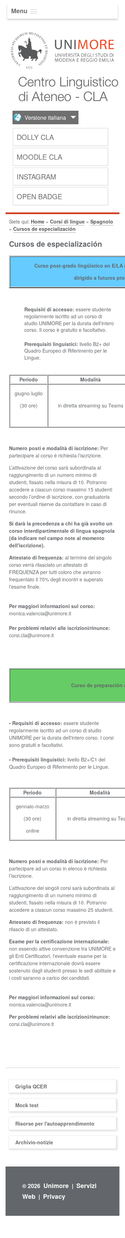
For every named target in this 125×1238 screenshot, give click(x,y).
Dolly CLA (35, 137)
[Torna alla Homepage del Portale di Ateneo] (62, 70)
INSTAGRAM (36, 176)
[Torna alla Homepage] (65, 107)
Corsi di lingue (67, 221)
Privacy (54, 1196)
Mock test (27, 1105)
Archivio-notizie (34, 1142)
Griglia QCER (31, 1086)
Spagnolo (101, 221)
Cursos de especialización (44, 228)
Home (37, 221)
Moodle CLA (39, 157)
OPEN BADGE (39, 196)
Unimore (56, 1185)
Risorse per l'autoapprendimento (54, 1123)
